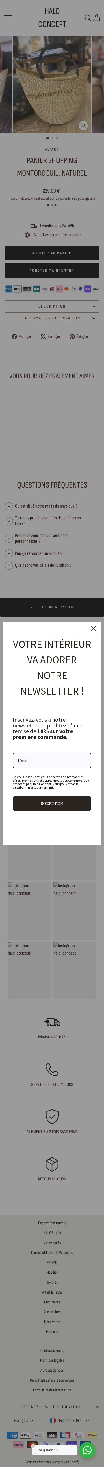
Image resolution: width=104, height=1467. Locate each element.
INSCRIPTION (52, 803)
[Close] (94, 628)
